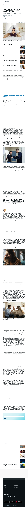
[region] (14, 20)
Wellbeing (4, 4)
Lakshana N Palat (5, 16)
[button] (5, 22)
